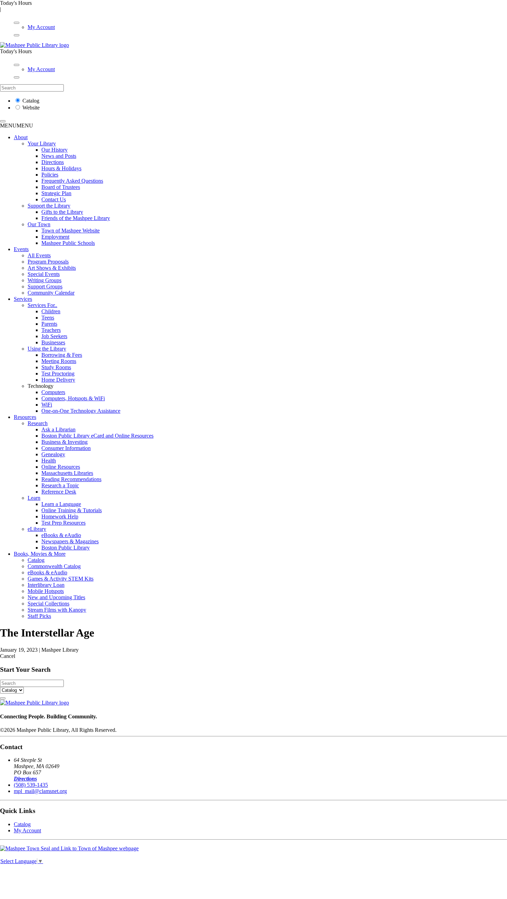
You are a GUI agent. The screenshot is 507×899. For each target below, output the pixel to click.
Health (48, 460)
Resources (25, 417)
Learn (34, 498)
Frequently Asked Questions (72, 181)
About (21, 137)
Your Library (42, 143)
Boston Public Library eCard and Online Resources (97, 436)
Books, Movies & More (40, 554)
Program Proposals (48, 262)
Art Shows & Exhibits (52, 268)
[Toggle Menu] (16, 23)
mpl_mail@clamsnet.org (40, 791)
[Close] (16, 35)
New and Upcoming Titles (56, 597)
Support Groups (45, 286)
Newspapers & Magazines (70, 541)
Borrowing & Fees (61, 355)
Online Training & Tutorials (71, 510)
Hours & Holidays (61, 168)
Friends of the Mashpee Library (75, 218)
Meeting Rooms (58, 361)
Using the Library (47, 349)
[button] (16, 125)
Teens (47, 318)
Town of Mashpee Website (70, 230)
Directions (52, 162)
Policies (49, 175)
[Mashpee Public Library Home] (34, 45)
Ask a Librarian (58, 429)
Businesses (53, 342)
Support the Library (49, 206)
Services (23, 299)
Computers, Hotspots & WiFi (73, 398)
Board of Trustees (60, 187)
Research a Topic (60, 485)
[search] (3, 121)
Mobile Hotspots (46, 591)
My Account (41, 27)
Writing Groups (44, 280)
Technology (40, 386)
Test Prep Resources (63, 523)
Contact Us (53, 199)
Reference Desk (58, 492)
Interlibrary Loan (46, 585)
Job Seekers (54, 336)
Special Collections (48, 603)
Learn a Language (61, 504)
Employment (55, 237)
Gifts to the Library (62, 212)
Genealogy (53, 454)
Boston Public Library (65, 548)
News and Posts (58, 156)
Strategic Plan (56, 193)
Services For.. (42, 305)
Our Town (39, 224)
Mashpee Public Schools (68, 243)
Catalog (30, 101)
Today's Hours (16, 3)
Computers (53, 392)
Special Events (44, 274)
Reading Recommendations (71, 479)
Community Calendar (51, 293)
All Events (39, 255)
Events (21, 249)
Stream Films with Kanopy (57, 610)
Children (50, 311)
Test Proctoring (57, 373)
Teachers (51, 330)
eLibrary (37, 529)
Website (31, 108)
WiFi (46, 405)
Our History (54, 150)
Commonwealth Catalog (54, 566)
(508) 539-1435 (31, 785)
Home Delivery (58, 380)
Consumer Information (66, 448)
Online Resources (60, 467)
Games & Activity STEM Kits (60, 579)
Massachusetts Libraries (67, 473)
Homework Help (59, 516)
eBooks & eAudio (61, 535)
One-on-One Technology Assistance (80, 411)
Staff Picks (39, 616)
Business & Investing (64, 442)
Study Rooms (56, 367)
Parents (49, 324)
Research (38, 423)
